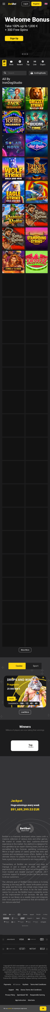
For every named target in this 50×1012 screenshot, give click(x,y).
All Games (16, 984)
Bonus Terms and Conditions (31, 990)
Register (36, 4)
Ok (43, 1008)
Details (11, 699)
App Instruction (20, 1000)
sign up (14, 38)
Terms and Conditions (38, 984)
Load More (25, 712)
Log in (25, 4)
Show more (25, 650)
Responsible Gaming (37, 995)
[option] (5, 63)
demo (13, 104)
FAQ (17, 990)
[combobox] (46, 4)
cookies (10, 1008)
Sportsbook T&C (22, 995)
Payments (7, 984)
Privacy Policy (10, 995)
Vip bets (25, 984)
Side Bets (31, 1000)
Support (11, 990)
